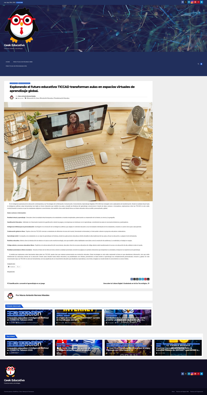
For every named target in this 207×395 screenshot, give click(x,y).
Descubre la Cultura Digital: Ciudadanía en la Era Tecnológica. (125, 283)
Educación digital (81, 313)
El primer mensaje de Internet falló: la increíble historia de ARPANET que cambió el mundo (177, 350)
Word (64, 345)
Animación (109, 343)
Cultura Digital (13, 83)
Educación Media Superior (121, 345)
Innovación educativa (12, 311)
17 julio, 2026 (62, 353)
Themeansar (31, 391)
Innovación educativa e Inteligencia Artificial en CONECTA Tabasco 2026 (28, 319)
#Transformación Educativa (61, 98)
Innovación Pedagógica (24, 83)
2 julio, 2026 (161, 353)
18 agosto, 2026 (13, 353)
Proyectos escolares (141, 345)
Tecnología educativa (111, 315)
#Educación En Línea (33, 98)
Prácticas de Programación (16, 66)
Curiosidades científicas (180, 343)
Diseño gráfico (110, 345)
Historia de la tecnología (93, 313)
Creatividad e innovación (128, 343)
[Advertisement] (120, 64)
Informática (60, 315)
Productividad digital (72, 343)
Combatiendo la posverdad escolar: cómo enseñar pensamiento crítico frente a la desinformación (125, 320)
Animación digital (117, 343)
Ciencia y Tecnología (62, 313)
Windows (59, 345)
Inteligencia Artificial (12, 313)
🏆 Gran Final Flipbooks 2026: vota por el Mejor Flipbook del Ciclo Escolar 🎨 (128, 349)
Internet (159, 345)
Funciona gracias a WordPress (11, 391)
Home (8, 62)
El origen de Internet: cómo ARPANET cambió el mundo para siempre (78, 319)
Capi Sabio (159, 343)
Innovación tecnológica (37, 311)
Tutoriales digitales (90, 343)
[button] (198, 64)
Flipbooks (131, 345)
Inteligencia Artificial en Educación (27, 313)
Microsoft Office (61, 343)
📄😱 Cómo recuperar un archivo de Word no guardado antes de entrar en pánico (78, 349)
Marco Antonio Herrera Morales (27, 96)
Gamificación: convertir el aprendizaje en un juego (27, 283)
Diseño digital (139, 343)
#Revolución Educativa (46, 98)
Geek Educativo (14, 45)
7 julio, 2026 (111, 353)
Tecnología (66, 315)
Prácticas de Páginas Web (22, 62)
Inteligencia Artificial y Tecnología (15, 315)
